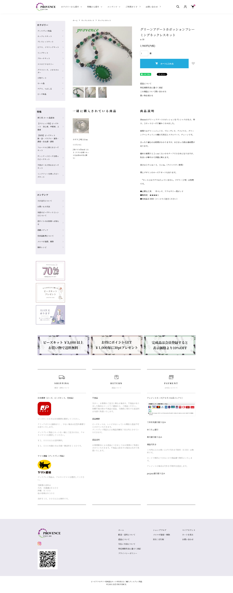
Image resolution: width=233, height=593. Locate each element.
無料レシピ (42, 247)
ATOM (161, 539)
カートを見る (187, 534)
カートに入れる (167, 63)
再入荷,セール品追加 (45, 117)
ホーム (75, 20)
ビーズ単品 (41, 94)
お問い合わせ (152, 6)
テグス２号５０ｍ (80, 139)
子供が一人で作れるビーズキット (48, 166)
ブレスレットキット (45, 41)
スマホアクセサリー (45, 64)
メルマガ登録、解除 (45, 241)
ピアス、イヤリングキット (48, 47)
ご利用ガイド (131, 6)
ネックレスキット (87, 20)
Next (128, 56)
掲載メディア (42, 230)
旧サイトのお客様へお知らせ (48, 222)
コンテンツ (112, 6)
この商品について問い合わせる (153, 91)
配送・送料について (126, 534)
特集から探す (93, 6)
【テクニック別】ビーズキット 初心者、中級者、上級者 (48, 126)
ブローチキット (43, 58)
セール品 (41, 83)
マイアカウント (188, 530)
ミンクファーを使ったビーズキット (48, 175)
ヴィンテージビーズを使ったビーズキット (48, 157)
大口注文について (44, 200)
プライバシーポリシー (127, 553)
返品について (145, 83)
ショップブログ (159, 530)
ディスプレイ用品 (44, 31)
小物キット (42, 78)
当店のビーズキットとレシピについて (48, 214)
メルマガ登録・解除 (161, 534)
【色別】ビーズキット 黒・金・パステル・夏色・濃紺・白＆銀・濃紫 (48, 138)
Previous (77, 56)
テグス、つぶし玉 (44, 88)
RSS (155, 539)
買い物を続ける (146, 95)
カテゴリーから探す (70, 6)
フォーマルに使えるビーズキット (48, 149)
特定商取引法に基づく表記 (151, 87)
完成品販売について (45, 236)
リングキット (42, 53)
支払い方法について (126, 544)
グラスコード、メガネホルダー (48, 71)
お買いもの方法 (43, 206)
